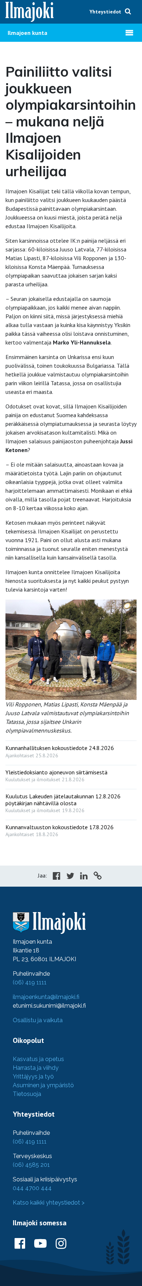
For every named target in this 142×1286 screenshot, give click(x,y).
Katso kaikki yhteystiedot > (48, 1202)
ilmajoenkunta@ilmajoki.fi (46, 996)
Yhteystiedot (105, 11)
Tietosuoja (27, 1094)
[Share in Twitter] (70, 876)
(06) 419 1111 (30, 982)
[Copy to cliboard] (98, 876)
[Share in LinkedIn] (84, 876)
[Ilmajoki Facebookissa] (20, 1243)
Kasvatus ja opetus (38, 1059)
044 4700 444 (32, 1188)
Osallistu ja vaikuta (38, 1020)
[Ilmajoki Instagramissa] (61, 1243)
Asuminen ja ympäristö (43, 1085)
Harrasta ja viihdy (36, 1067)
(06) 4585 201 (31, 1164)
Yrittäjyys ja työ (33, 1076)
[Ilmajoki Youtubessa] (40, 1243)
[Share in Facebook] (56, 876)
